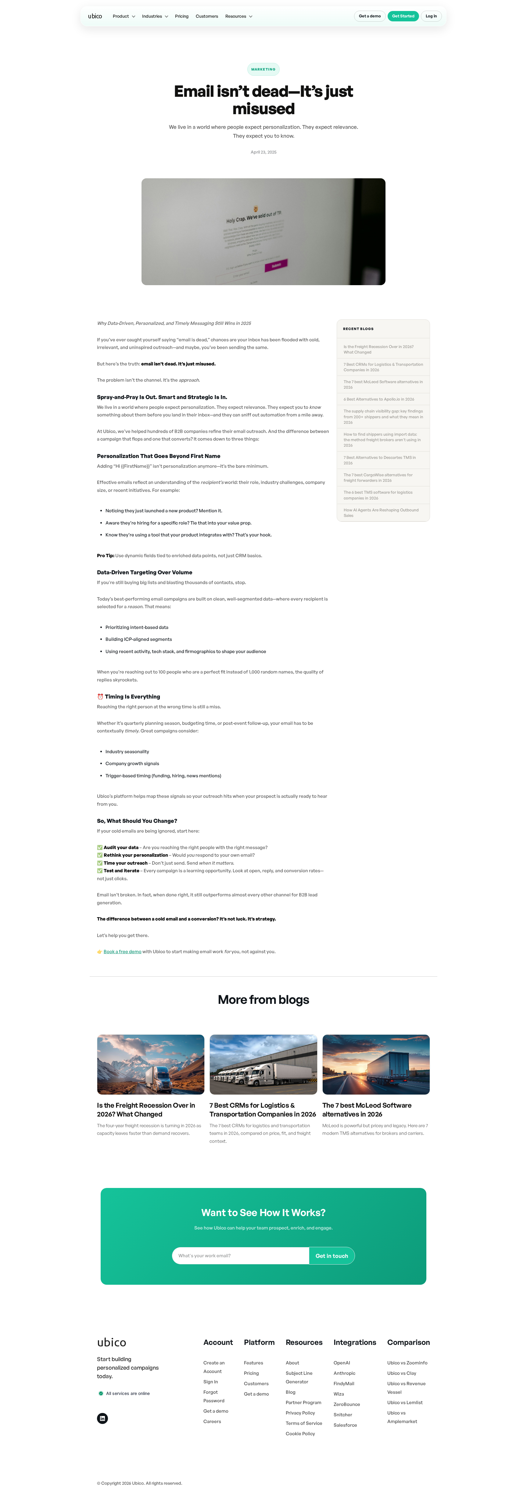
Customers (207, 16)
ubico (95, 16)
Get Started (403, 15)
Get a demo (370, 15)
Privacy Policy (300, 1413)
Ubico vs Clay (401, 1373)
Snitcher (343, 1415)
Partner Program (303, 1402)
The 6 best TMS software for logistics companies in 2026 (378, 495)
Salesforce (345, 1425)
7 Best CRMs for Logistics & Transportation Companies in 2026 (383, 367)
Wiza (339, 1394)
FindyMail (344, 1383)
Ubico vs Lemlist (405, 1402)
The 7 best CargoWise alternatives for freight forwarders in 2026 (378, 477)
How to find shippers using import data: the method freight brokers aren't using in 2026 (382, 440)
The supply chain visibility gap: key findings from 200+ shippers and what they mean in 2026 (383, 416)
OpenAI (342, 1363)
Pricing (181, 16)
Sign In (210, 1382)
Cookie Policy (300, 1433)
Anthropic (344, 1373)
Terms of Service (304, 1423)
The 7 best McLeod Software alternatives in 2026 (383, 384)
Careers (212, 1421)
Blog (291, 1392)
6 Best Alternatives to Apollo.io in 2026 (379, 399)
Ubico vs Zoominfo (407, 1363)
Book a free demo (123, 951)
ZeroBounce (347, 1404)
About (292, 1363)
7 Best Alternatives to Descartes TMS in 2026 (380, 460)
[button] (123, 16)
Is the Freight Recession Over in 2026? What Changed (379, 349)
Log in (431, 15)
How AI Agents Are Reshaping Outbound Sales (381, 512)
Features (253, 1363)
